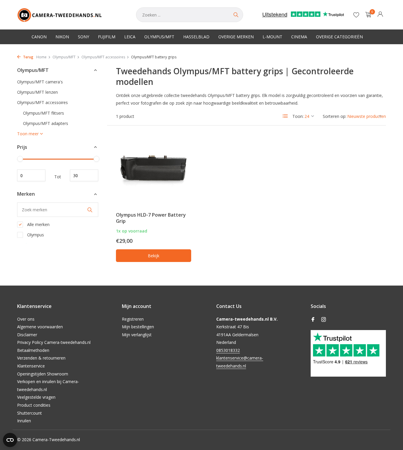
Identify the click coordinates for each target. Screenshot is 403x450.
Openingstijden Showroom (42, 374)
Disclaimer (27, 334)
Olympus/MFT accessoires (103, 57)
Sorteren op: (334, 116)
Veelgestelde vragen (36, 397)
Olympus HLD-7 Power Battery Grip (151, 218)
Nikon (62, 36)
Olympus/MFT (159, 36)
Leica (129, 36)
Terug (27, 57)
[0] (366, 15)
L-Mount (272, 36)
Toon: (298, 116)
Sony (83, 36)
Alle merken (38, 224)
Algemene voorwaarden (40, 326)
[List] (285, 116)
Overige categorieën (339, 36)
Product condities (33, 405)
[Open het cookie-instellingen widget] (10, 440)
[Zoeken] (236, 15)
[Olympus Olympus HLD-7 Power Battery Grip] (153, 168)
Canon (39, 36)
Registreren (133, 319)
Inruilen (24, 420)
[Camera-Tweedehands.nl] (70, 14)
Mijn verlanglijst (137, 334)
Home (41, 57)
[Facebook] (313, 319)
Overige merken (236, 36)
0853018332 (228, 350)
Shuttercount (29, 413)
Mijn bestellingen (138, 326)
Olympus (35, 235)
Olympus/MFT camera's (40, 82)
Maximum (84, 176)
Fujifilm (106, 36)
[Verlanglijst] (356, 14)
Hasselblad (196, 36)
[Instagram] (323, 319)
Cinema (299, 36)
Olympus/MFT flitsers (43, 113)
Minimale (31, 176)
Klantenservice (31, 366)
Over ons (26, 319)
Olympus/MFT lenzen (37, 92)
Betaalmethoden (33, 350)
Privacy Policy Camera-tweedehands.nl (54, 342)
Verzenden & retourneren (41, 358)
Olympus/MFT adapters (45, 123)
